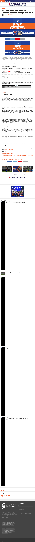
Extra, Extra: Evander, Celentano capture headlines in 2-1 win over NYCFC (28, 174)
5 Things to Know (10, 158)
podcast (3, 524)
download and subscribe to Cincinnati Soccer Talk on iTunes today (21, 89)
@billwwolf (4, 153)
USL (21, 159)
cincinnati (28, 158)
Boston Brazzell (8, 14)
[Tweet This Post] (12, 38)
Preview (16, 159)
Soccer (19, 159)
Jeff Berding (12, 529)
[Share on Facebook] (7, 38)
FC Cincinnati (12, 159)
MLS (13, 522)
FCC (2, 530)
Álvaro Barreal (7, 529)
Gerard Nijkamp (4, 532)
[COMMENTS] (27, 38)
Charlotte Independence (21, 158)
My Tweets (3, 490)
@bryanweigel (11, 77)
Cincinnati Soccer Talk (6, 159)
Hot (11, 522)
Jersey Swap (7, 531)
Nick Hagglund (6, 530)
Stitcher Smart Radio (15, 91)
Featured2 (3, 523)
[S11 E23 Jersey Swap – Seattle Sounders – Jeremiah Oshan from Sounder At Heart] (17, 171)
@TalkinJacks (4, 78)
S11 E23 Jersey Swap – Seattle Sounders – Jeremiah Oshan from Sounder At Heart (17, 174)
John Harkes (9, 532)
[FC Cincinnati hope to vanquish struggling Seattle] (7, 171)
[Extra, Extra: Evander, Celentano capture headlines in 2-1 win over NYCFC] (28, 171)
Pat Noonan (11, 524)
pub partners (24, 148)
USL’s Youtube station (9, 149)
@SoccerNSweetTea (13, 78)
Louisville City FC (12, 531)
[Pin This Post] (17, 38)
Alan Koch (15, 158)
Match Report (11, 530)
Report (3, 529)
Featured (8, 522)
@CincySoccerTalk (10, 153)
